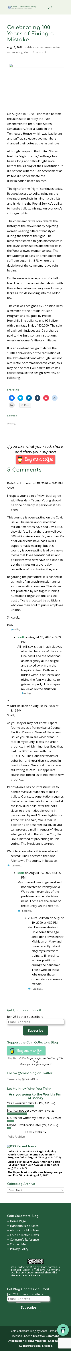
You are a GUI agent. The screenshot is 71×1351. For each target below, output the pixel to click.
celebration (32, 47)
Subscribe (35, 1030)
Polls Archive (16, 1137)
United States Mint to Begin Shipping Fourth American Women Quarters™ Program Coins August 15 (31, 1154)
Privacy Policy (19, 1249)
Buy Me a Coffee (17, 1058)
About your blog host (24, 1230)
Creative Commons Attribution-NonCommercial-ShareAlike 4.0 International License (35, 1272)
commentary (14, 52)
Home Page (18, 1221)
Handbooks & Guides (24, 1226)
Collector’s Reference (24, 1240)
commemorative (50, 47)
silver (27, 52)
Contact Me (18, 1244)
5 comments (40, 52)
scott (20, 637)
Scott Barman (48, 1267)
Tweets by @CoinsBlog (22, 1079)
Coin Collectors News (24, 1235)
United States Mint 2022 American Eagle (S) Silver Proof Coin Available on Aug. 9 (33, 1163)
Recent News (26, 1146)
